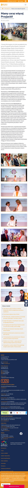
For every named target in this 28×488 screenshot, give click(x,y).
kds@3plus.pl (3, 387)
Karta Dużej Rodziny (5, 458)
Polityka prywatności (5, 468)
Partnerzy (3, 465)
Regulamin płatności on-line (7, 471)
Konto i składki (4, 453)
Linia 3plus (3, 463)
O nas (2, 450)
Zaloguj (21, 1)
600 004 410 (5, 438)
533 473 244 (5, 362)
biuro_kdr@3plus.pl (5, 420)
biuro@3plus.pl (7, 363)
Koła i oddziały (4, 460)
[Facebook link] (21, 434)
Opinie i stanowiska (5, 455)
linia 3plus (3, 423)
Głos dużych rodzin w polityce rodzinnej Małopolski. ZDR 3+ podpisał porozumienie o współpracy (13, 310)
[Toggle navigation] (25, 4)
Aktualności (7, 8)
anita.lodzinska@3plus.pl (9, 437)
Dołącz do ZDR (12, 1)
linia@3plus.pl (6, 430)
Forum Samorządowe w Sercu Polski (11, 314)
